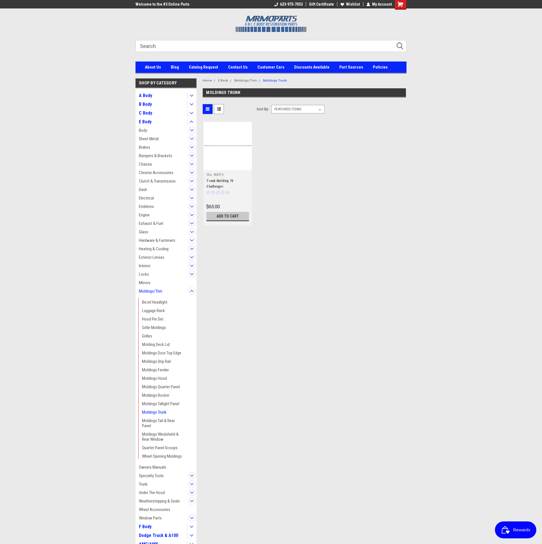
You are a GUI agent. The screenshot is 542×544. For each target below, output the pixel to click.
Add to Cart (228, 216)
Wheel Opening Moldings (162, 456)
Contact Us (238, 67)
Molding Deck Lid (156, 344)
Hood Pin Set (152, 319)
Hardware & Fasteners (157, 240)
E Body (145, 121)
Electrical (146, 198)
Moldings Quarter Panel (161, 386)
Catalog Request (203, 67)
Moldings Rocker (155, 395)
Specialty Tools (151, 475)
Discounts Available (311, 67)
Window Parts (150, 518)
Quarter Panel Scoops (160, 447)
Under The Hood (152, 492)
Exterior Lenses (151, 257)
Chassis (145, 164)
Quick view (227, 166)
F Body (145, 526)
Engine (144, 215)
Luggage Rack (153, 310)
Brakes (144, 147)
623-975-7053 (291, 4)
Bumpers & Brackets (155, 155)
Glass (143, 231)
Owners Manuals (152, 467)
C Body (145, 113)
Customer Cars (270, 67)
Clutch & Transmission (157, 181)
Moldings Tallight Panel (160, 403)
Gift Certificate (321, 4)
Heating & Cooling (154, 248)
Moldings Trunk (154, 412)
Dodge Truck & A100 (158, 535)
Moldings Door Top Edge (161, 353)
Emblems (146, 206)
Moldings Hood (154, 378)
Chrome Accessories (156, 172)
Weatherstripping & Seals (159, 501)
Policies (380, 67)
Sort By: (263, 109)
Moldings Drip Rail (156, 361)
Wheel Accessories (154, 509)
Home (207, 80)
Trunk (143, 484)
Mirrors (144, 282)
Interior (144, 265)
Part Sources (351, 67)
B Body (145, 104)
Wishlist (353, 4)
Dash (143, 189)
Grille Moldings (154, 327)
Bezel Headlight (154, 302)
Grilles (147, 336)
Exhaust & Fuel (151, 223)
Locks (144, 274)
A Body (145, 95)
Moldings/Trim (150, 291)
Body (143, 130)
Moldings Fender (155, 369)
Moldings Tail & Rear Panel (158, 423)
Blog (175, 67)
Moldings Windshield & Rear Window (160, 437)
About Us (153, 67)
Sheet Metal (149, 138)
